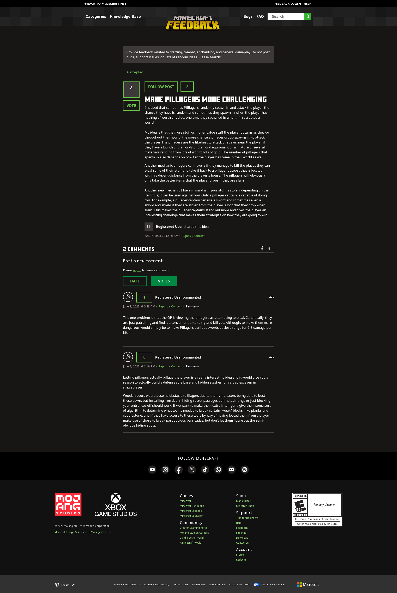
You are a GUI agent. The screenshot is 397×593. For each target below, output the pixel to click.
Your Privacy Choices (273, 584)
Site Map (241, 532)
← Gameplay (133, 72)
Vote (131, 105)
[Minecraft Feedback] (191, 29)
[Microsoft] (308, 584)
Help (307, 3)
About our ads (217, 584)
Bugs (248, 16)
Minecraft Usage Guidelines (71, 532)
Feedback (242, 528)
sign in (137, 270)
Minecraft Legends (191, 511)
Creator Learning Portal (194, 528)
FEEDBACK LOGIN (287, 3)
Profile (240, 554)
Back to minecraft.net (107, 3)
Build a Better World (192, 537)
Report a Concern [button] (194, 236)
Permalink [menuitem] (192, 306)
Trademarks (198, 584)
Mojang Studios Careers (194, 532)
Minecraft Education (191, 516)
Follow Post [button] (161, 86)
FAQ (260, 16)
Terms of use (180, 584)
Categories (96, 16)
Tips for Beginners (247, 518)
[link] (152, 470)
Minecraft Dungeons (192, 506)
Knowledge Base (125, 16)
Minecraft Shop (245, 506)
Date (135, 281)
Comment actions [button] (271, 297)
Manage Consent (101, 532)
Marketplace (243, 501)
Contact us (242, 542)
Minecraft (185, 501)
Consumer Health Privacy (154, 584)
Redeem (241, 559)
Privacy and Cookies (125, 584)
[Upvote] (128, 297)
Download (242, 537)
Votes (164, 281)
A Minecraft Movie (190, 542)
